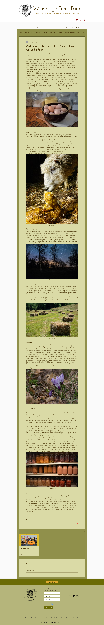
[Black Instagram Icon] (77, 595)
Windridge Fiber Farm (57, 8)
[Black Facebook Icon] (69, 595)
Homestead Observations (70, 32)
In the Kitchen (52, 32)
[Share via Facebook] (26, 519)
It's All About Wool (28, 32)
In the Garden (37, 32)
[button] (84, 20)
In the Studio (45, 32)
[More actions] (77, 42)
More (78, 32)
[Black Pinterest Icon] (73, 595)
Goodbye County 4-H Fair (27, 548)
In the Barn (60, 32)
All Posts (20, 32)
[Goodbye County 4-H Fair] (29, 540)
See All (83, 531)
